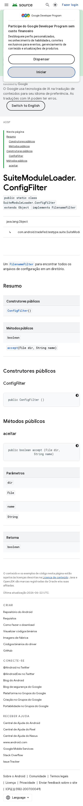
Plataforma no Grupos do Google (24, 693)
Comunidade (37, 776)
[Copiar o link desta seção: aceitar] (20, 434)
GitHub (7, 650)
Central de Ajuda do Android (21, 723)
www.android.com (15, 742)
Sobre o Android (14, 776)
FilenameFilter (21, 264)
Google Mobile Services (18, 748)
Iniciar (41, 72)
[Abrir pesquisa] (47, 4)
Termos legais (59, 776)
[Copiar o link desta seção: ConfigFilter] (29, 383)
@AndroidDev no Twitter (18, 674)
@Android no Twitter (16, 667)
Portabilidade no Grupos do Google (25, 706)
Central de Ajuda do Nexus (20, 736)
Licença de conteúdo (55, 577)
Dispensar (41, 59)
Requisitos (9, 618)
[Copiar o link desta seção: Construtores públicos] (60, 371)
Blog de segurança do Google (22, 687)
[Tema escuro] (77, 395)
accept (12, 348)
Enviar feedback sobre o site (58, 782)
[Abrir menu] (6, 5)
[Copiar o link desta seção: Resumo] (26, 286)
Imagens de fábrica (15, 637)
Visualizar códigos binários (20, 631)
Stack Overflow (13, 755)
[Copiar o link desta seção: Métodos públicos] (49, 421)
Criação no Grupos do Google (22, 699)
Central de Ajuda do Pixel (19, 729)
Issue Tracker (11, 761)
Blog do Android (13, 680)
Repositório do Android (17, 612)
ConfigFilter (17, 311)
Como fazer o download (18, 625)
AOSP (6, 122)
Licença (11, 782)
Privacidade (27, 782)
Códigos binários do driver (19, 644)
